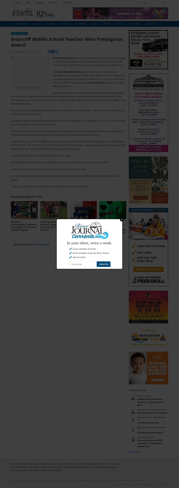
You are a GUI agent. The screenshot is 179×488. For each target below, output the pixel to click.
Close (122, 219)
